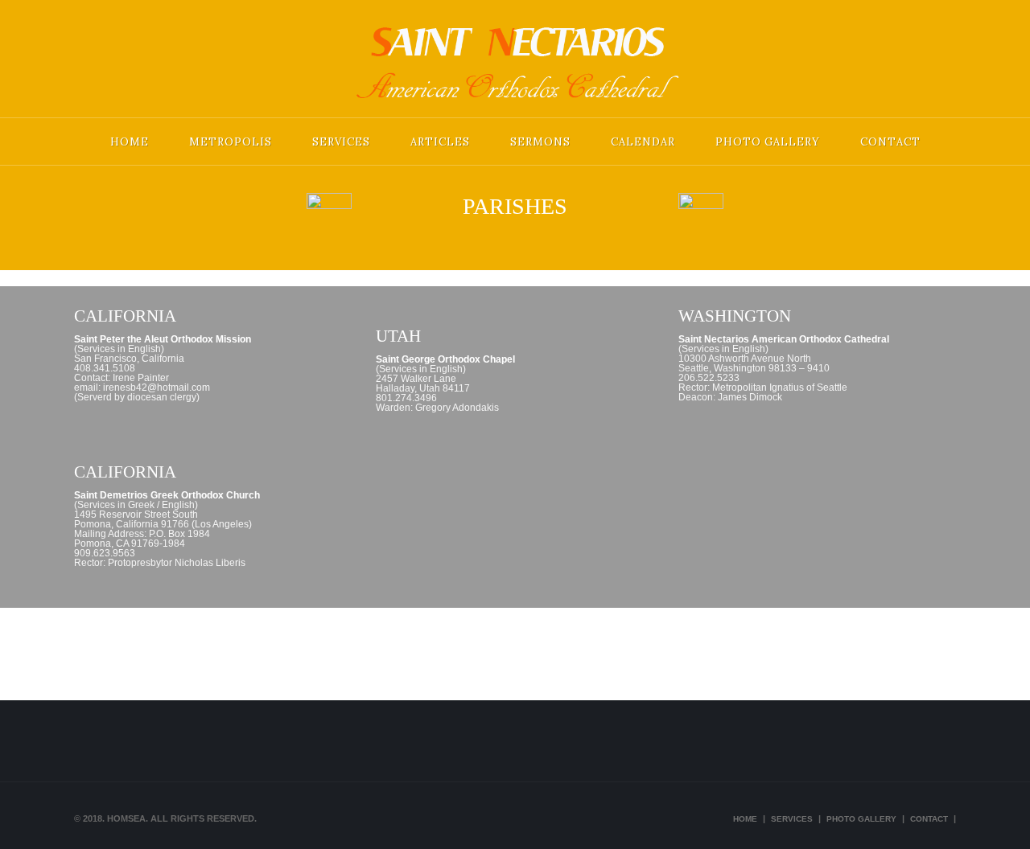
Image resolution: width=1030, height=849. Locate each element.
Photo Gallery (767, 142)
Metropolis (230, 142)
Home (129, 142)
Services (341, 142)
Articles (440, 142)
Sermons (540, 142)
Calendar (643, 142)
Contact (890, 142)
